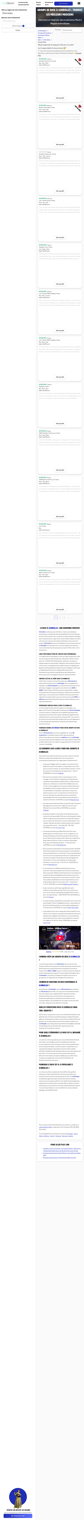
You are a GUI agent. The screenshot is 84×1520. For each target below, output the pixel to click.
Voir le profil (60, 98)
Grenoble (70, 1134)
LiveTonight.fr (42, 31)
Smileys (51, 897)
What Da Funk (74, 800)
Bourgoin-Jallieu (67, 1136)
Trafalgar (61, 773)
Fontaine (58, 1136)
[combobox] (18, 13)
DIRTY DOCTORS (73, 907)
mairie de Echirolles (45, 1127)
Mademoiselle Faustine (70, 884)
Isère (39, 40)
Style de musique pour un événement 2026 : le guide (59, 1157)
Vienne (52, 1136)
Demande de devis (49, 3)
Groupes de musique (44, 33)
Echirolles (46, 40)
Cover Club (61, 827)
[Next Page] (68, 617)
